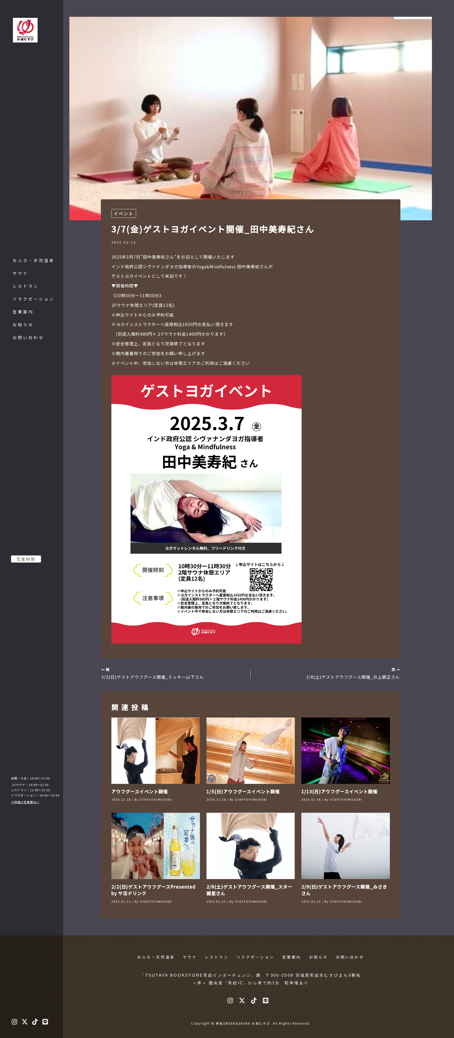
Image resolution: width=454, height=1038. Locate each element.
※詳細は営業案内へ (25, 802)
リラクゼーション (34, 299)
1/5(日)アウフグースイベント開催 (243, 791)
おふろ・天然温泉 (34, 260)
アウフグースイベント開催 (139, 791)
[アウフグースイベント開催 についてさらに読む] (155, 750)
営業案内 (23, 311)
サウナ (20, 273)
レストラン (26, 286)
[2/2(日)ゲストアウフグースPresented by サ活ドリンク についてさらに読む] (155, 845)
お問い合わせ (28, 337)
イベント (124, 213)
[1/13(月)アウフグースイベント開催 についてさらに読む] (345, 750)
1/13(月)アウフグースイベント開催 (339, 791)
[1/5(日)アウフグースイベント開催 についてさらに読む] (251, 750)
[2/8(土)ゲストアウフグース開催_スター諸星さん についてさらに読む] (251, 845)
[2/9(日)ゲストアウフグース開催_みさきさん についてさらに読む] (345, 845)
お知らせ (23, 324)
